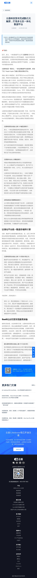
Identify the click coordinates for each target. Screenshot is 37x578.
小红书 (18, 523)
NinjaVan (18, 516)
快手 (18, 526)
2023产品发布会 (18, 538)
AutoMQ (18, 563)
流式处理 (18, 495)
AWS (18, 561)
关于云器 (18, 547)
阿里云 (18, 556)
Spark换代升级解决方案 (19, 507)
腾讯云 (18, 559)
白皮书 (18, 540)
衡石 (18, 568)
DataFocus (18, 566)
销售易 (18, 519)
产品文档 (18, 535)
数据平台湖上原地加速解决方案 (18, 509)
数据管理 (18, 490)
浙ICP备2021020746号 (18, 576)
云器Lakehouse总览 (18, 488)
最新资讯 (18, 533)
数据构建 (18, 493)
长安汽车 (18, 521)
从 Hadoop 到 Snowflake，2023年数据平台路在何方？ (17, 390)
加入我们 (18, 549)
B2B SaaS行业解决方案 (18, 504)
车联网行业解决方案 (19, 502)
